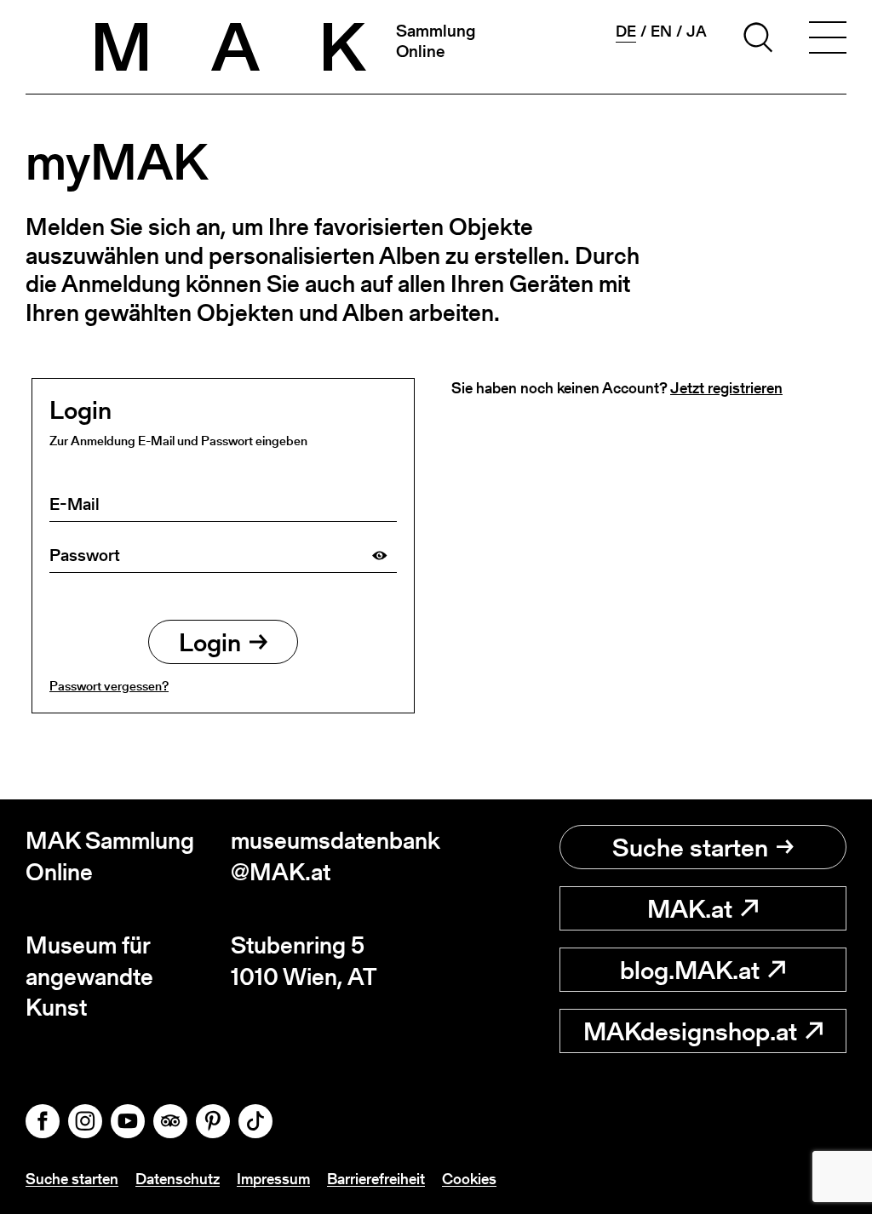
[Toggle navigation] (827, 40)
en (661, 31)
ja (696, 31)
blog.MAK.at (690, 970)
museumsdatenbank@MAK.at (333, 856)
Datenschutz (177, 1178)
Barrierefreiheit (376, 1178)
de (626, 31)
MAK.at (689, 908)
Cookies (469, 1178)
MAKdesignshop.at (690, 1031)
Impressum (273, 1178)
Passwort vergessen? (109, 686)
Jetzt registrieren (726, 387)
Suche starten (690, 847)
